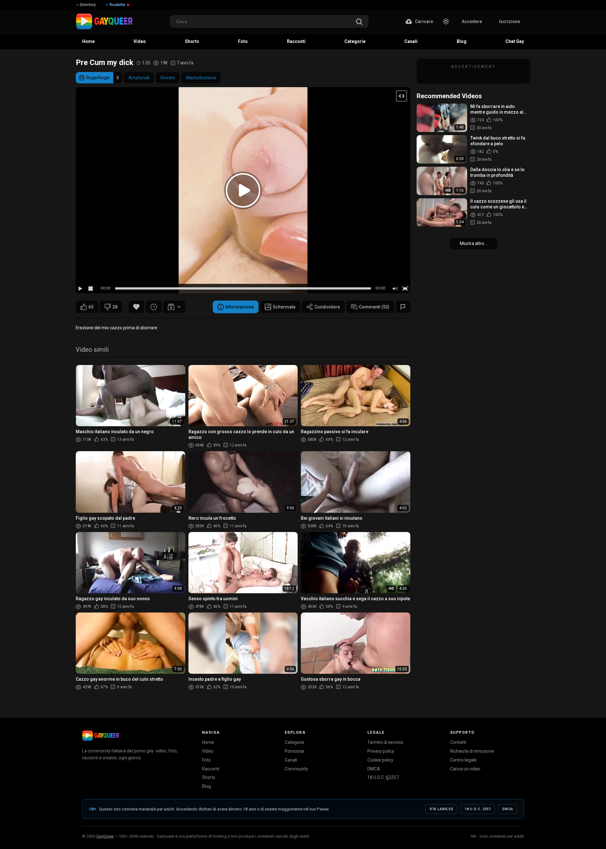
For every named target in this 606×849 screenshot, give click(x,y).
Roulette (117, 5)
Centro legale (463, 759)
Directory (88, 5)
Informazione (239, 306)
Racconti (210, 768)
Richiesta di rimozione (472, 751)
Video (207, 751)
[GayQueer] (100, 735)
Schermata (284, 306)
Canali (291, 759)
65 (90, 306)
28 (114, 306)
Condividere (327, 306)
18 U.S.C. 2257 (478, 809)
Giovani (167, 77)
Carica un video (465, 768)
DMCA (373, 768)
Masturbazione (201, 77)
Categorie (294, 742)
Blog (206, 786)
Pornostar (295, 751)
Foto (206, 759)
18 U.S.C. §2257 (383, 777)
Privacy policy (380, 751)
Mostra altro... (473, 243)
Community (296, 768)
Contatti (458, 742)
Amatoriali (138, 77)
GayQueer (105, 836)
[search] (359, 22)
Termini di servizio (385, 742)
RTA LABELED (441, 809)
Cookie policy (380, 759)
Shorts (208, 777)
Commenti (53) (374, 306)
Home (208, 742)
